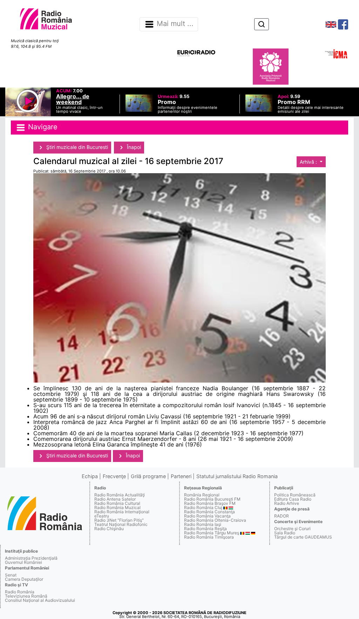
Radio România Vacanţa (207, 516)
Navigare (41, 127)
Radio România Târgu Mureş (211, 532)
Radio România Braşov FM (210, 503)
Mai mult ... (175, 24)
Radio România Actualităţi (119, 494)
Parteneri (181, 476)
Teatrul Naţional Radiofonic (121, 524)
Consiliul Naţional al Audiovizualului (40, 600)
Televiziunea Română (26, 596)
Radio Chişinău (109, 528)
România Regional (201, 494)
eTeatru (101, 516)
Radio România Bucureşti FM (212, 499)
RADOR (281, 516)
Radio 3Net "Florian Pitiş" (119, 520)
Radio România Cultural (117, 503)
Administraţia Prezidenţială (31, 558)
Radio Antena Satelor (115, 499)
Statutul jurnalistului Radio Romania (237, 476)
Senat (10, 575)
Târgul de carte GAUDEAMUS (303, 537)
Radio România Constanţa (209, 511)
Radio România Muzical (117, 507)
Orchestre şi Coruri (292, 528)
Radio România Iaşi (202, 524)
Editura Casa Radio (292, 499)
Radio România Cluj (203, 507)
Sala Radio (284, 532)
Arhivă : (309, 162)
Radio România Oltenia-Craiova (215, 520)
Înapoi (133, 147)
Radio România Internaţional (121, 511)
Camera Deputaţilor (24, 579)
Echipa (90, 476)
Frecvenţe (114, 476)
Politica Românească (295, 494)
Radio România (19, 591)
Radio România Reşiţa (205, 528)
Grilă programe (148, 476)
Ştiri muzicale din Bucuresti (76, 147)
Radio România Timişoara (209, 537)
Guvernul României (23, 562)
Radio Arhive (286, 503)
